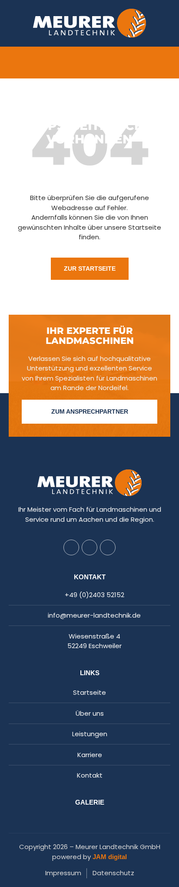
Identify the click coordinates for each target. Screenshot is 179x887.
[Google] (108, 547)
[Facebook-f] (71, 547)
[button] (89, 62)
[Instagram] (89, 547)
